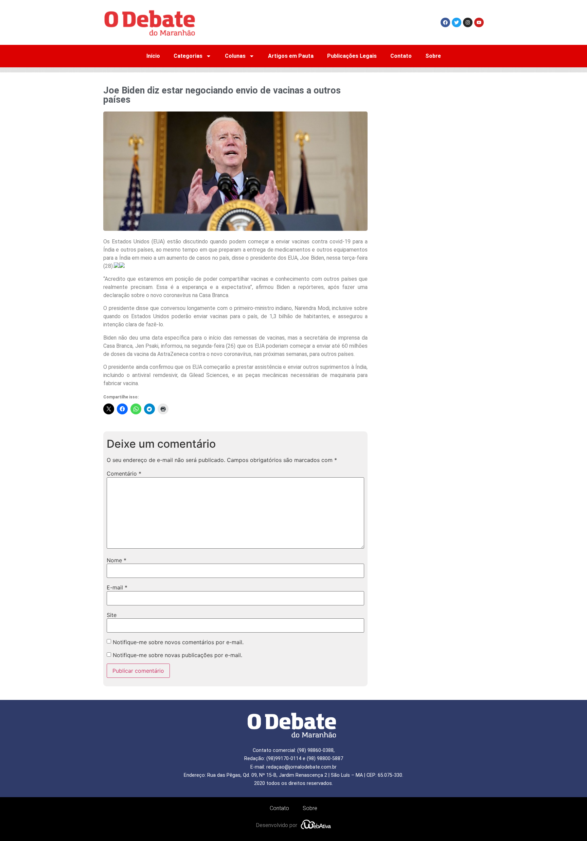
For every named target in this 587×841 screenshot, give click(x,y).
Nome (116, 560)
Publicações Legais (352, 56)
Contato (401, 56)
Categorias (188, 56)
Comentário (124, 473)
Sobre (433, 56)
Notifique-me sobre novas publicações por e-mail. (177, 655)
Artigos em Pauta (291, 56)
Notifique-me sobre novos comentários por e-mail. (178, 642)
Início (153, 56)
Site (112, 615)
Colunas (235, 56)
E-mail (117, 587)
